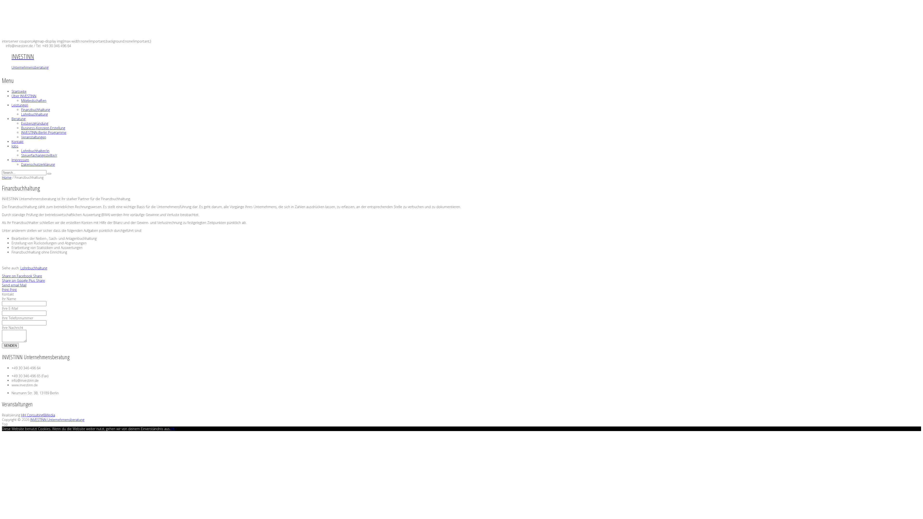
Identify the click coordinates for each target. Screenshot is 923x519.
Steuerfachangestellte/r (39, 155)
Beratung (18, 119)
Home (7, 177)
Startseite (19, 91)
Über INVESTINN (24, 96)
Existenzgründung (34, 123)
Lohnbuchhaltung (34, 114)
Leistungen (20, 105)
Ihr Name (9, 299)
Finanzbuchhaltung (35, 109)
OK (172, 428)
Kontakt (18, 141)
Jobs (15, 146)
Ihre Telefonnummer (17, 318)
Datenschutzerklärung (38, 164)
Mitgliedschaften (33, 100)
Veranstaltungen (33, 137)
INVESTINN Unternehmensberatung (57, 419)
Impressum (20, 160)
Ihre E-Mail (10, 308)
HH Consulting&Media (38, 415)
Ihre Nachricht (12, 327)
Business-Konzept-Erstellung (43, 128)
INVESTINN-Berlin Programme (43, 132)
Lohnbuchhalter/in (35, 150)
